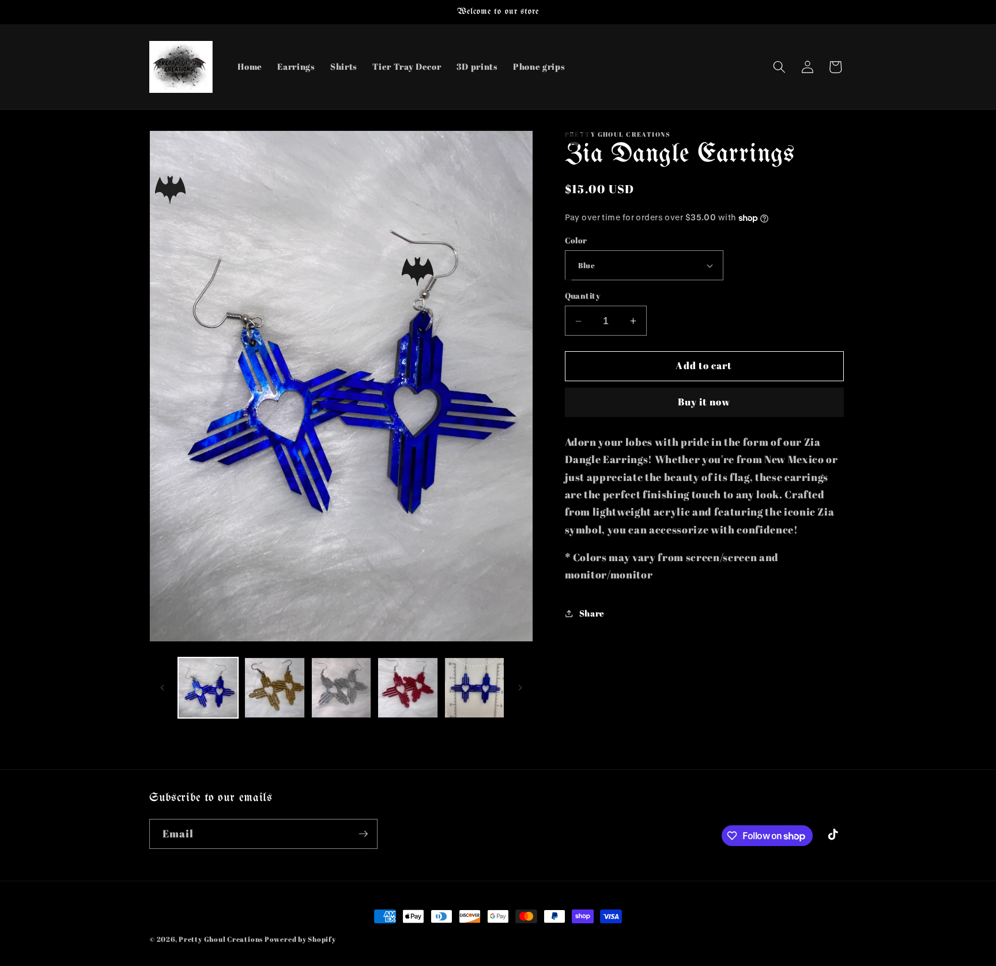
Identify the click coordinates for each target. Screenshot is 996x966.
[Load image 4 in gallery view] (408, 687)
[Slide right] (520, 688)
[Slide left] (162, 688)
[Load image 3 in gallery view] (341, 687)
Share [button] (592, 613)
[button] (779, 67)
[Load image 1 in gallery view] (208, 687)
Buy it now (704, 402)
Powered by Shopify (300, 939)
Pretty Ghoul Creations (221, 939)
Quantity (583, 296)
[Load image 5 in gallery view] (474, 687)
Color (576, 240)
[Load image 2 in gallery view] (274, 687)
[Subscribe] (363, 834)
